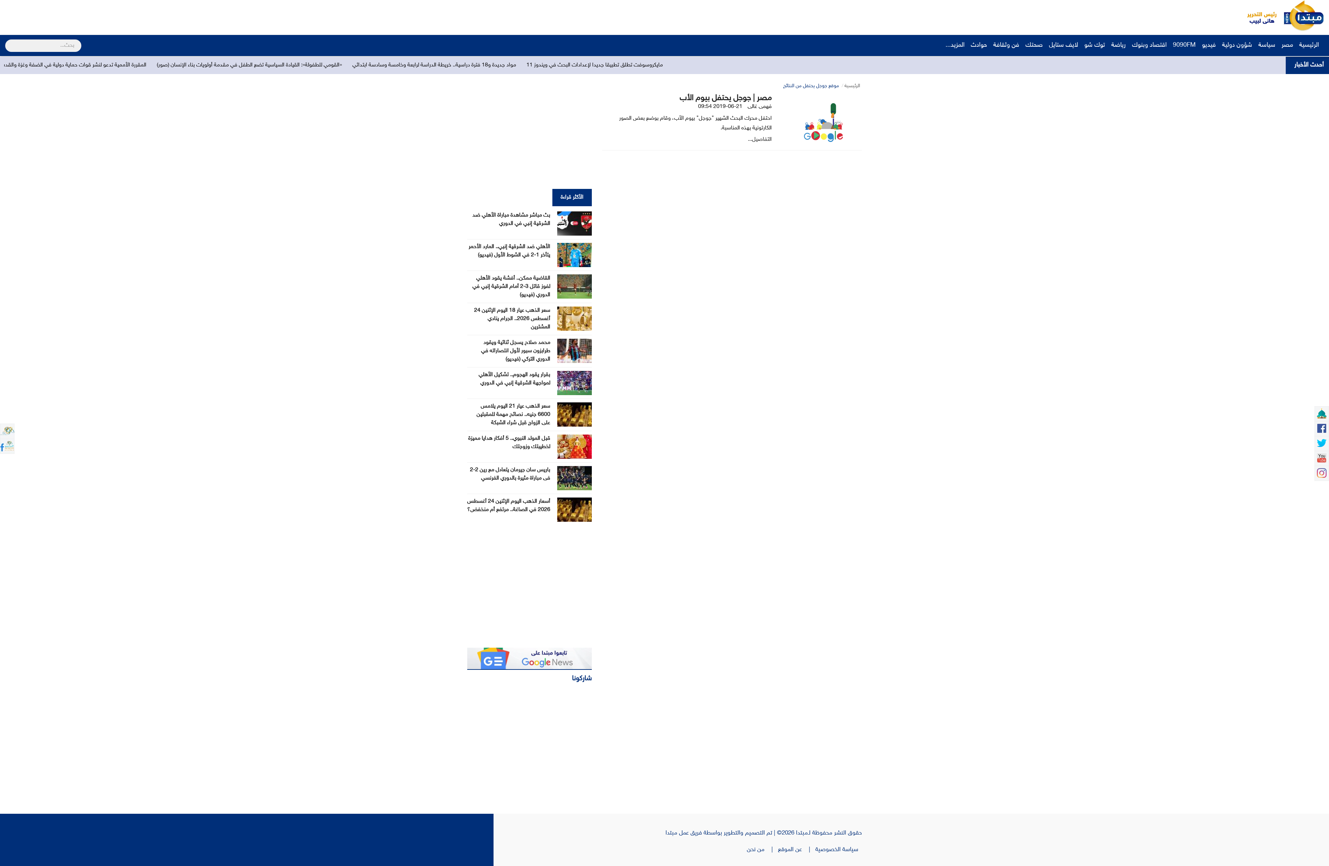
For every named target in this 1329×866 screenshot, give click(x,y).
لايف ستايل (1063, 45)
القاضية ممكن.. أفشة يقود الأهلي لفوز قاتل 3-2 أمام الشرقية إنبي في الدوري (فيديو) (511, 286)
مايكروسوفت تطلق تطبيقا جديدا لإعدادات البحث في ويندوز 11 (709, 65)
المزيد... (955, 45)
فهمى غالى (760, 106)
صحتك (1034, 45)
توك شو (1094, 45)
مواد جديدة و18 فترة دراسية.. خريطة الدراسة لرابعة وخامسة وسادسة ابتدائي (549, 65)
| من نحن (762, 849)
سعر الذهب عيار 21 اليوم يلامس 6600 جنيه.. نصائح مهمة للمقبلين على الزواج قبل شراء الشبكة (513, 414)
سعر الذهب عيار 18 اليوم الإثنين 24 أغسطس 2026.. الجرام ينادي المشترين (512, 318)
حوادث (979, 45)
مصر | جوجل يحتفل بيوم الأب (726, 98)
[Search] (8, 41)
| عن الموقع (796, 849)
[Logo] (1258, 15)
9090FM (1184, 45)
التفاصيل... (760, 139)
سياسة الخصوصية (838, 849)
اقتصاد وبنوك (1149, 45)
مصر (1287, 45)
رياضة (1118, 45)
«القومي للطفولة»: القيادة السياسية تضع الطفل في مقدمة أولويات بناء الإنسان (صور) (363, 65)
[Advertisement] (129, 15)
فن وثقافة (1006, 45)
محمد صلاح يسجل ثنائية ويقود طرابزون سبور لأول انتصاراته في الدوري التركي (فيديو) (515, 351)
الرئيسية (1310, 45)
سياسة (1266, 45)
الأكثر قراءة (572, 197)
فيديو (1209, 45)
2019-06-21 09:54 (720, 106)
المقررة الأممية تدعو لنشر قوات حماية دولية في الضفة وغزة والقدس (187, 65)
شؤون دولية (1237, 45)
